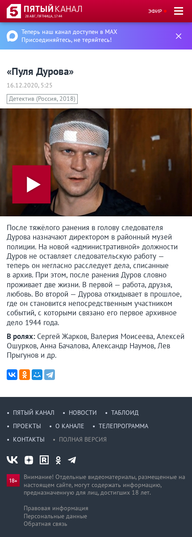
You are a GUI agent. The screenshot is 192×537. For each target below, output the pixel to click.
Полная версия (83, 439)
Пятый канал (33, 413)
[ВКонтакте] (12, 374)
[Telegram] (49, 374)
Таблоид (124, 413)
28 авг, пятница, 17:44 (43, 16)
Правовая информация (56, 508)
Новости (83, 413)
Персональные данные (55, 516)
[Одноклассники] (24, 374)
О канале (69, 426)
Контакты (29, 439)
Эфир (155, 11)
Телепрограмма (123, 426)
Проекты (27, 426)
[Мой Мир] (37, 374)
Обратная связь (45, 524)
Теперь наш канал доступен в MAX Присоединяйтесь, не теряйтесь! (69, 36)
